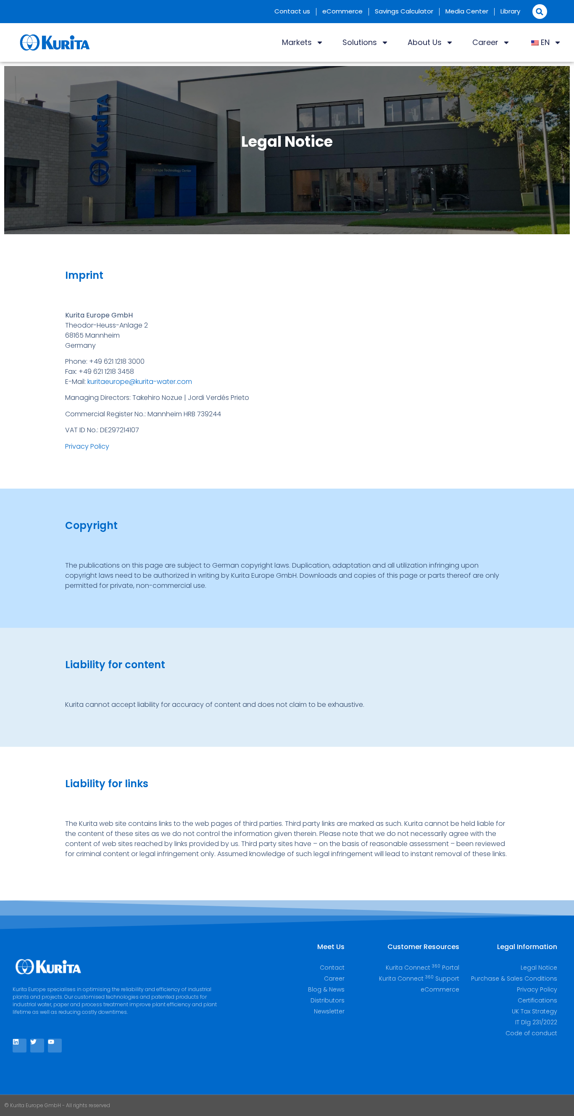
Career (485, 42)
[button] (539, 11)
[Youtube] (55, 1046)
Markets (297, 42)
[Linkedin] (19, 1046)
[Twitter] (37, 1046)
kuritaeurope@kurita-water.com (139, 381)
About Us (425, 42)
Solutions (359, 42)
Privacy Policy (87, 446)
